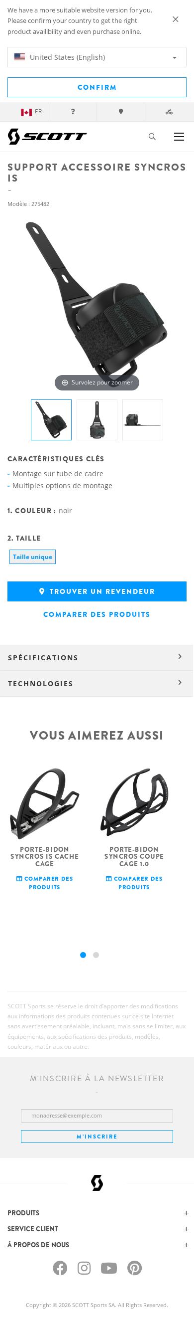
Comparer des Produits (97, 614)
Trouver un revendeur (101, 591)
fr (38, 111)
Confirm (97, 87)
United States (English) (66, 57)
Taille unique (32, 557)
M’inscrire (97, 1136)
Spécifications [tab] (43, 657)
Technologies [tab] (41, 683)
